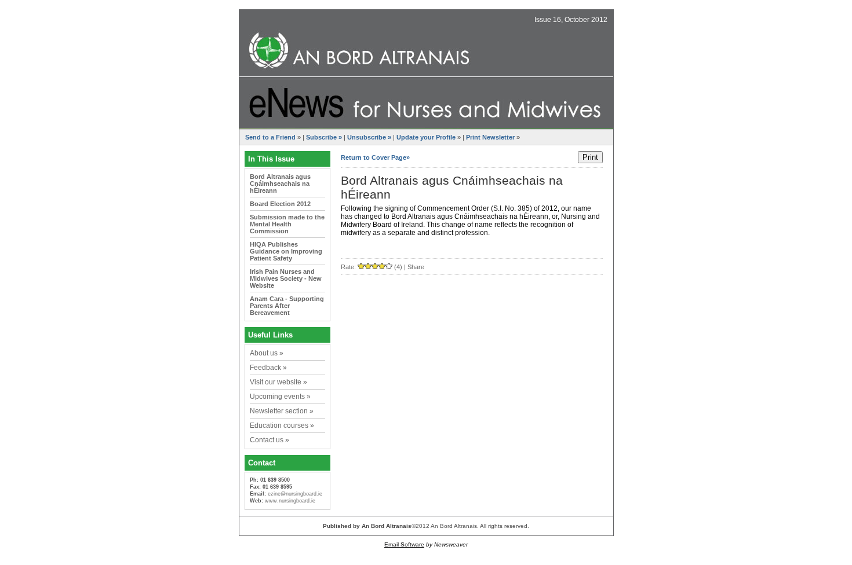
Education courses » (282, 425)
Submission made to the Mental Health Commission (287, 224)
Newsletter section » (282, 411)
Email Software (404, 544)
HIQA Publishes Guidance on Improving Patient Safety (286, 251)
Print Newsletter (490, 137)
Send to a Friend (270, 137)
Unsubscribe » (369, 137)
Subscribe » (324, 137)
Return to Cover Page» (375, 157)
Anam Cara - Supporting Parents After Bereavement (287, 305)
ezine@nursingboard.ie (295, 494)
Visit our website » (278, 382)
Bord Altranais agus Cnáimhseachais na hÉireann (280, 183)
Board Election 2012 (280, 203)
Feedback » (268, 368)
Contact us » (269, 440)
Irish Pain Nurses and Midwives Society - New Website (286, 278)
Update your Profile (426, 137)
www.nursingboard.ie (290, 501)
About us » (266, 353)
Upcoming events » (280, 396)
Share (415, 266)
